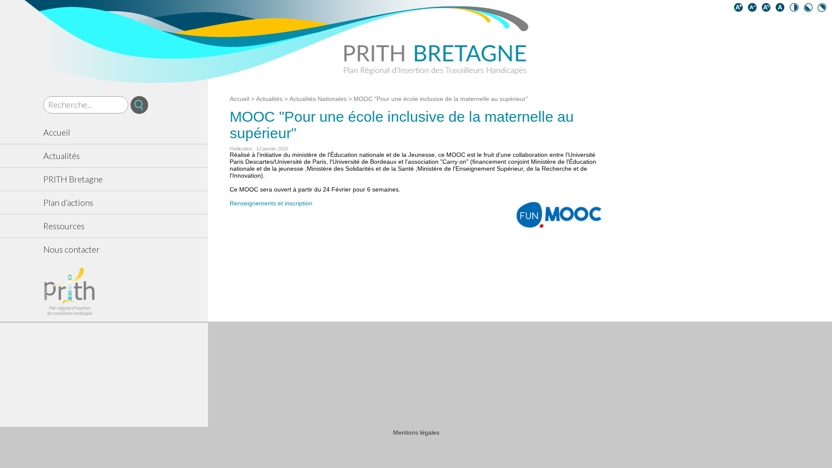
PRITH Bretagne (73, 179)
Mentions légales (416, 432)
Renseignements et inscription (271, 203)
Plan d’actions (68, 203)
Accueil (56, 132)
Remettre (768, 9)
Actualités (61, 156)
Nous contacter (71, 249)
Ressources (63, 226)
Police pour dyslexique (782, 9)
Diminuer (754, 9)
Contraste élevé (796, 9)
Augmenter (740, 9)
